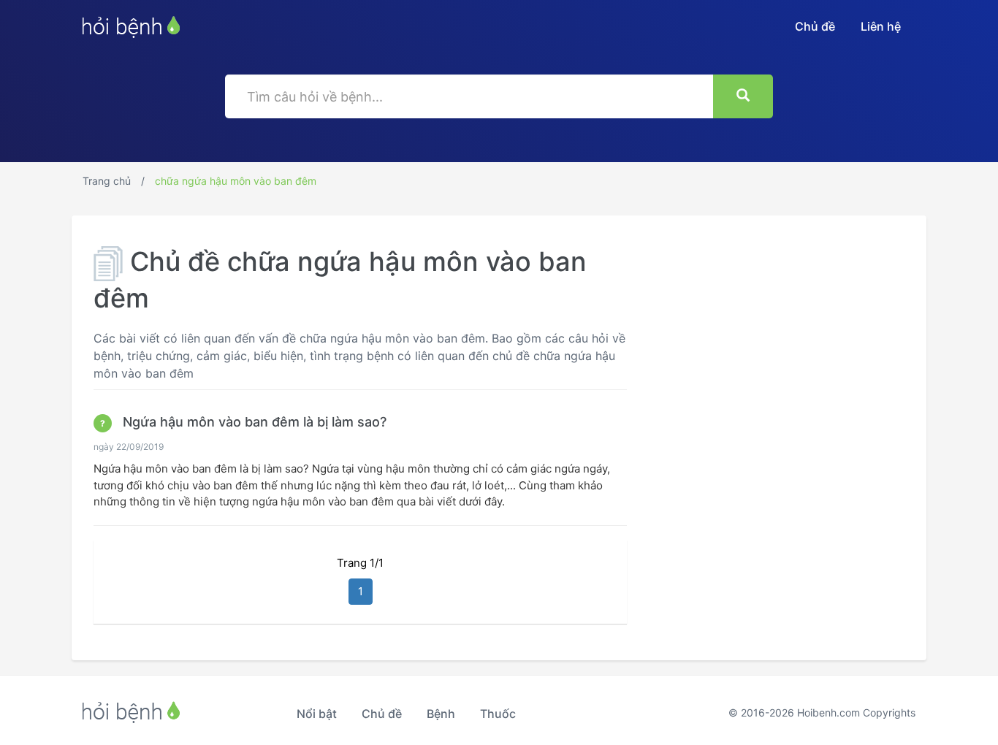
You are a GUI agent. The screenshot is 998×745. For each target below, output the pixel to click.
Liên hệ (881, 26)
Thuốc (498, 713)
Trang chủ (107, 181)
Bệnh (441, 713)
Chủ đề (815, 26)
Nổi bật (317, 713)
